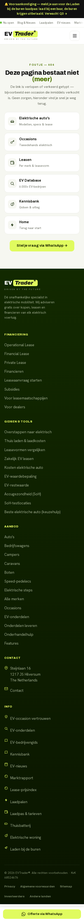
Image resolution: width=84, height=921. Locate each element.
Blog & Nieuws (26, 23)
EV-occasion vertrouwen (30, 718)
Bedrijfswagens (16, 545)
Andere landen (40, 896)
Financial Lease (16, 353)
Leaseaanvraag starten (23, 380)
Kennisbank (20, 754)
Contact (16, 690)
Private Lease (15, 362)
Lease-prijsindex (23, 789)
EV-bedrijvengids (24, 742)
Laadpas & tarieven (26, 813)
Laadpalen (46, 23)
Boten (9, 572)
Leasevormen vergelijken (24, 449)
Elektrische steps (18, 590)
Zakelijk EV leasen (19, 458)
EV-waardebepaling (20, 476)
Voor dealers (14, 407)
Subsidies (12, 389)
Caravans (12, 563)
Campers (11, 554)
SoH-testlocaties (17, 503)
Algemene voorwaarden (37, 886)
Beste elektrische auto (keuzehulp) (32, 512)
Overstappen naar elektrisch (28, 432)
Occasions (12, 608)
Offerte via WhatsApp (45, 914)
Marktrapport (21, 778)
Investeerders (14, 896)
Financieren (13, 371)
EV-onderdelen (16, 616)
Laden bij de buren (25, 849)
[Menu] (75, 36)
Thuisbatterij (20, 825)
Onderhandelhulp (18, 634)
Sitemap (66, 886)
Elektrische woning (25, 837)
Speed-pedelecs (17, 581)
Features (11, 643)
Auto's (9, 537)
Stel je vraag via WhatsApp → (42, 245)
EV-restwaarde (16, 485)
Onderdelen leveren (20, 625)
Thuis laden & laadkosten (24, 440)
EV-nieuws (63, 23)
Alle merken (14, 599)
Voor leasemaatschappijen (26, 398)
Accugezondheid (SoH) (22, 494)
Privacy (9, 886)
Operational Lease (19, 345)
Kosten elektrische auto (23, 467)
